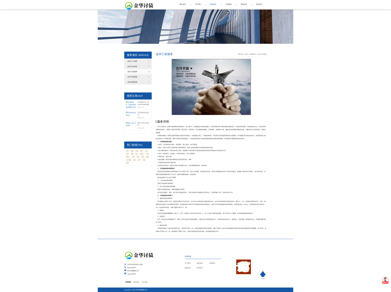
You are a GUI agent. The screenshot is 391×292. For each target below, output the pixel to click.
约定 (138, 157)
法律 (132, 151)
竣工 (137, 154)
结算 (132, 154)
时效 (147, 157)
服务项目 (213, 4)
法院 (144, 160)
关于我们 (198, 4)
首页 (246, 54)
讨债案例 (229, 4)
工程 (146, 151)
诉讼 (127, 151)
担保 (127, 163)
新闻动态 (244, 4)
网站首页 (183, 4)
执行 (134, 160)
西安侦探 (136, 282)
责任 (143, 157)
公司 (147, 154)
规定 (141, 151)
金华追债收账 (132, 82)
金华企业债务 (132, 66)
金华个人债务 (132, 61)
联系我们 (259, 4)
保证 (133, 157)
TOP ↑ (263, 275)
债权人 (142, 154)
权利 (137, 151)
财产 (139, 160)
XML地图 (144, 282)
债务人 (128, 157)
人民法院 (128, 160)
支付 (127, 154)
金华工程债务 (132, 71)
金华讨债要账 (132, 77)
